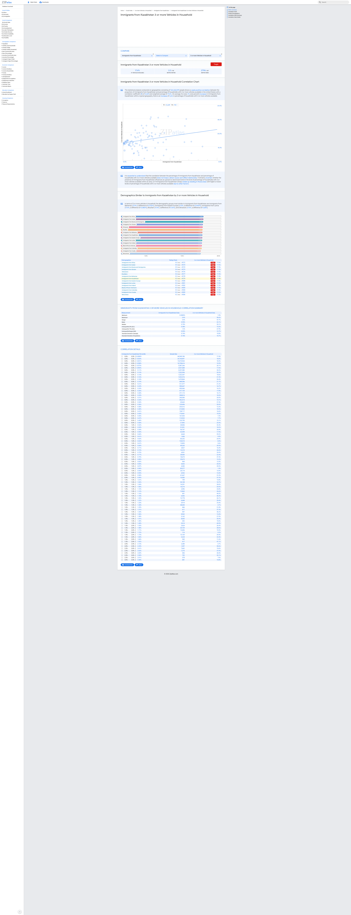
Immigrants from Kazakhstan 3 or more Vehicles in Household (187, 10)
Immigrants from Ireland (129, 285)
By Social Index (6, 22)
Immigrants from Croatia (129, 292)
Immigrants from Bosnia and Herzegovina (134, 267)
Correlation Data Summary (235, 15)
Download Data (129, 167)
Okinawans (125, 271)
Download (217, 102)
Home (122, 10)
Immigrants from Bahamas (129, 276)
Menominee (125, 294)
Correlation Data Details (234, 17)
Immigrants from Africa (128, 262)
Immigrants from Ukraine (129, 269)
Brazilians (124, 274)
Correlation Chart (232, 11)
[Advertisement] (146, 31)
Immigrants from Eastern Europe (131, 281)
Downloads (45, 2)
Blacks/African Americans (129, 287)
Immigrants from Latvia (128, 283)
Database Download (7, 6)
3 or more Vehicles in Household (143, 10)
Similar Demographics (234, 13)
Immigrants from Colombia (129, 290)
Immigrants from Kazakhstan (161, 10)
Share (140, 167)
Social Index (129, 10)
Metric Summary (232, 10)
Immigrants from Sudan (128, 265)
